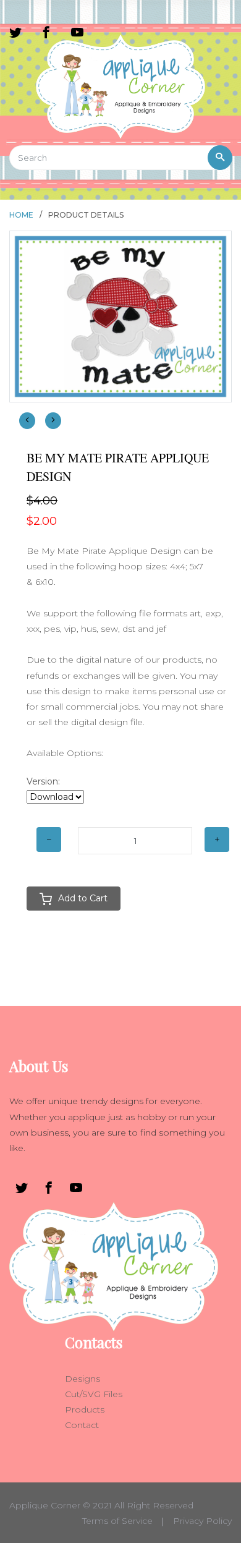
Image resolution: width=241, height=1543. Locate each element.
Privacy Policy (202, 1520)
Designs (82, 1378)
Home (21, 214)
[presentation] (27, 420)
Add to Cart (83, 898)
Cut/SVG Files (93, 1394)
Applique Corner (44, 1505)
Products (84, 1409)
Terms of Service (117, 1520)
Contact (82, 1424)
